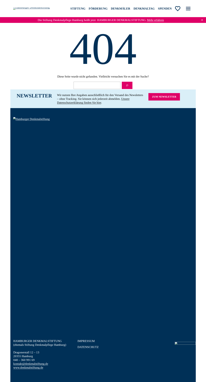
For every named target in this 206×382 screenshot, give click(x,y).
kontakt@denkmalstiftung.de (30, 363)
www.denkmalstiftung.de (28, 367)
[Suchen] (127, 85)
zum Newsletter (164, 96)
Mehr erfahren (155, 20)
